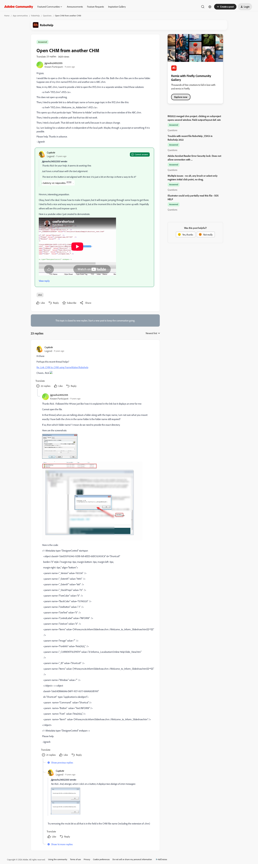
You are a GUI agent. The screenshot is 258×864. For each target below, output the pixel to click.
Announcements (75, 6)
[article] (95, 367)
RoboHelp (35, 15)
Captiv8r (51, 152)
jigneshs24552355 (53, 63)
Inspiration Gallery (117, 6)
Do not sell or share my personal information (132, 859)
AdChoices (162, 859)
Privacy (87, 859)
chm (40, 295)
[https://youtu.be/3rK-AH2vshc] (77, 274)
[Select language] (210, 6)
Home (6, 15)
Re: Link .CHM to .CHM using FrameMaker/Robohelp (62, 367)
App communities (20, 15)
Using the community (57, 859)
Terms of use (75, 859)
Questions (47, 15)
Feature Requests (95, 6)
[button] (225, 6)
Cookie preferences (101, 859)
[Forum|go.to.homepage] (18, 6)
